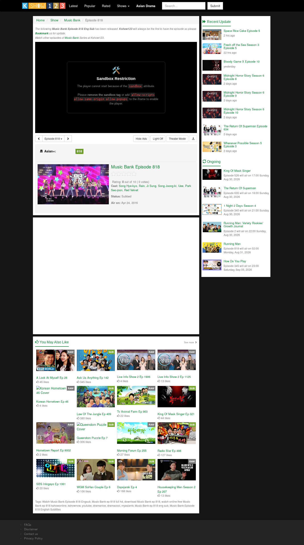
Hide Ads (141, 138)
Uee (180, 186)
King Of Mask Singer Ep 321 (176, 414)
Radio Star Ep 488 (169, 451)
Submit (215, 6)
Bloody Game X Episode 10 (241, 61)
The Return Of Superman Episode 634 (245, 127)
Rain (142, 186)
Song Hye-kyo (128, 186)
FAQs (27, 524)
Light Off (158, 138)
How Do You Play (235, 261)
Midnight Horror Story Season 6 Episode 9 (244, 94)
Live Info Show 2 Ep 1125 (174, 377)
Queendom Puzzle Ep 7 (92, 438)
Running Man (232, 244)
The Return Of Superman (240, 188)
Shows (122, 6)
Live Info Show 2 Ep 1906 (133, 377)
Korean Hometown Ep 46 (52, 401)
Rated (106, 6)
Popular (89, 6)
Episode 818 (53, 138)
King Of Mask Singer (237, 170)
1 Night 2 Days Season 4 (240, 205)
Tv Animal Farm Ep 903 (132, 411)
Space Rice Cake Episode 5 (242, 31)
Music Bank (72, 37)
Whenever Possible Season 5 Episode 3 (243, 144)
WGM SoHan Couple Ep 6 (93, 487)
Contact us (31, 534)
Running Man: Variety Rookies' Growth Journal (243, 224)
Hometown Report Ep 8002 (53, 450)
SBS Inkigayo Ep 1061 (51, 484)
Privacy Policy (33, 538)
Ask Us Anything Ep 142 (93, 377)
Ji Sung (151, 186)
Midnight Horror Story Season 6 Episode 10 (244, 110)
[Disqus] (116, 275)
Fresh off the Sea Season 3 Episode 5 (241, 46)
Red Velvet (131, 190)
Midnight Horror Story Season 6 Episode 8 (244, 77)
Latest (73, 6)
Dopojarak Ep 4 (127, 487)
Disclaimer (31, 529)
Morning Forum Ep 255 (131, 450)
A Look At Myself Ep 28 (51, 377)
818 (79, 151)
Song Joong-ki (167, 186)
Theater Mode (177, 138)
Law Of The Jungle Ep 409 (94, 414)
